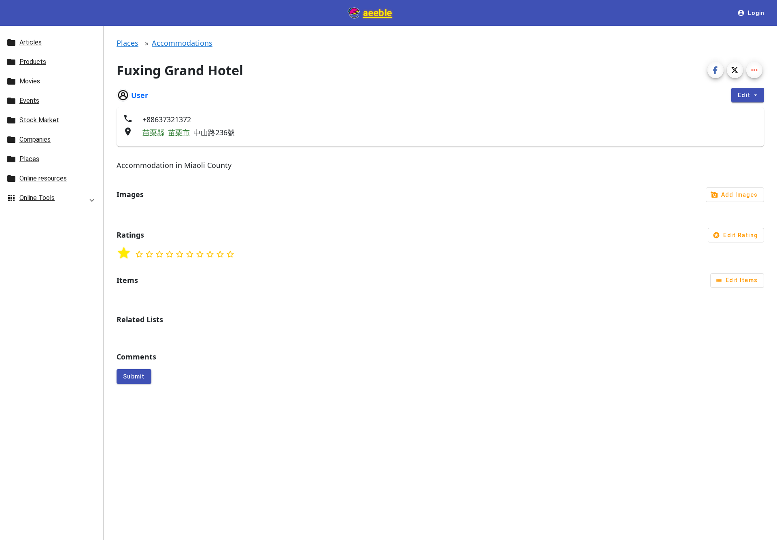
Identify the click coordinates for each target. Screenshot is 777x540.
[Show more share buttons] (754, 70)
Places (127, 43)
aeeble (378, 13)
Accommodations (182, 43)
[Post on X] (735, 70)
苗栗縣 (153, 132)
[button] (51, 199)
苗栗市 (179, 132)
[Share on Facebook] (715, 70)
